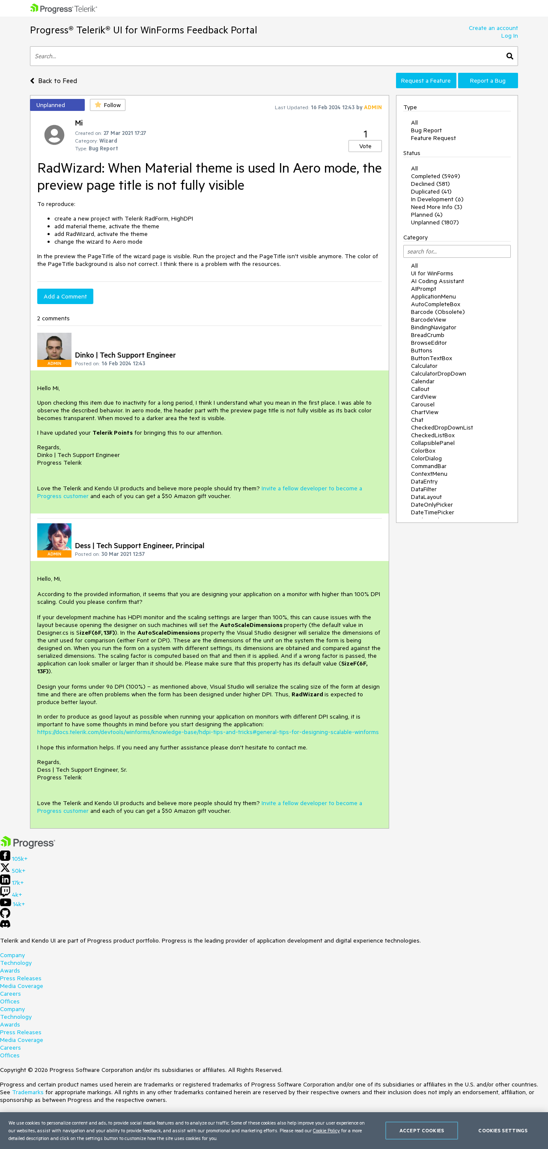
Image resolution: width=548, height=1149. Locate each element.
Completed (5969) (435, 176)
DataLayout (426, 497)
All (414, 122)
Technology (16, 963)
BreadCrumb (427, 335)
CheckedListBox (433, 435)
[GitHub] (5, 916)
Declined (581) (430, 184)
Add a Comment (65, 296)
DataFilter (424, 489)
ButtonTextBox (431, 358)
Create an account (493, 28)
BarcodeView (428, 319)
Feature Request (433, 138)
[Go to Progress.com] (28, 847)
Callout (420, 389)
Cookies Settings (502, 1130)
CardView (423, 396)
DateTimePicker (432, 512)
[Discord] (5, 926)
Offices (10, 1001)
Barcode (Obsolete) (438, 312)
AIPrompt (423, 288)
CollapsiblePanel (433, 443)
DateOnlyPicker (432, 504)
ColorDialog (426, 458)
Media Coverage (21, 986)
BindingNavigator (433, 327)
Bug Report (426, 130)
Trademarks (28, 1092)
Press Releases (21, 978)
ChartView (424, 412)
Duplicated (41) (431, 191)
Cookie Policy (326, 1130)
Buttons (421, 350)
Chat (417, 420)
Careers (10, 993)
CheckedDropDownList (442, 427)
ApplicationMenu (433, 296)
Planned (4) (427, 214)
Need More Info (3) (436, 207)
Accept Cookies (421, 1130)
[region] (274, 1130)
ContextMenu (429, 474)
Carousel (423, 404)
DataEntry (424, 481)
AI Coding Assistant (437, 281)
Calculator (424, 366)
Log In (509, 35)
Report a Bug (488, 80)
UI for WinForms (432, 273)
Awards (10, 970)
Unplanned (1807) (435, 222)
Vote (365, 146)
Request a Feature (426, 80)
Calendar (423, 381)
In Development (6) (437, 199)
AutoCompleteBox (435, 304)
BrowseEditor (429, 342)
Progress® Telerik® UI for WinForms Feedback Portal (143, 30)
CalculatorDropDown (438, 373)
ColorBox (423, 450)
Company (12, 955)
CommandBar (429, 466)
